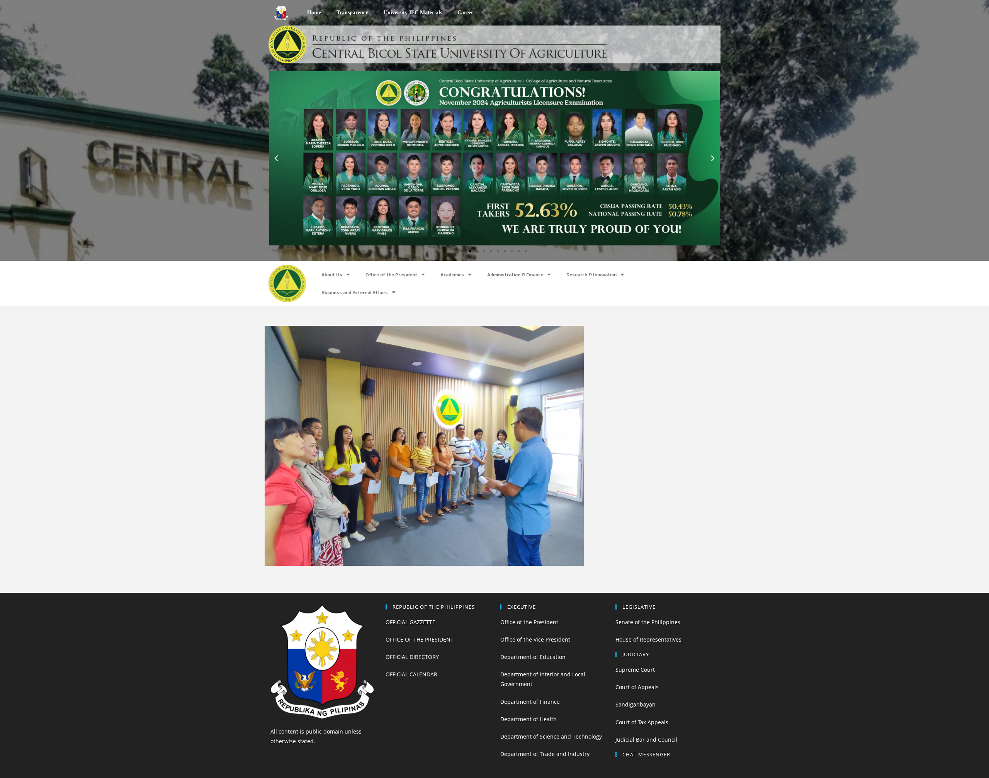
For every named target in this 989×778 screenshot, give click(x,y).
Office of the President (391, 274)
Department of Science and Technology (551, 736)
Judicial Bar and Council (646, 739)
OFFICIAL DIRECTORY (412, 657)
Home (314, 12)
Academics (452, 274)
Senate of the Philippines (647, 622)
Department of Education (533, 657)
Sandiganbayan (635, 704)
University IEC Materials (413, 12)
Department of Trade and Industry (545, 754)
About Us (331, 274)
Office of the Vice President (535, 639)
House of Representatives (648, 639)
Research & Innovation (591, 274)
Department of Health (528, 719)
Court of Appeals (637, 687)
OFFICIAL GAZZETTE (410, 622)
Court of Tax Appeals (641, 722)
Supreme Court (635, 669)
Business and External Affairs (354, 292)
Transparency (352, 12)
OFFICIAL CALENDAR (411, 674)
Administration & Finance (515, 274)
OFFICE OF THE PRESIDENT (420, 639)
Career (465, 12)
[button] (463, 251)
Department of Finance (530, 701)
